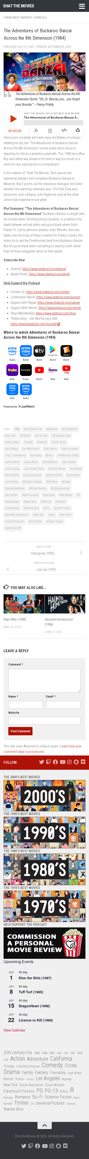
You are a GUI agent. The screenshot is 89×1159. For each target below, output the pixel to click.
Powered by (11, 406)
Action (17, 1059)
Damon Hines (59, 442)
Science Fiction (62, 508)
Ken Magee (75, 468)
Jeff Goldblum (49, 462)
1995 (79, 1053)
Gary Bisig (35, 455)
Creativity (42, 442)
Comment (15, 664)
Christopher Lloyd (61, 435)
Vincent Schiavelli (14, 521)
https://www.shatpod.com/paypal (58, 302)
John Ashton (69, 462)
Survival (8, 1103)
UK (32, 1103)
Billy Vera (10, 435)
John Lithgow (12, 468)
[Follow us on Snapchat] (76, 762)
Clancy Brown (12, 442)
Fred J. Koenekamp (15, 455)
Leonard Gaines (54, 475)
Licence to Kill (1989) (36, 1020)
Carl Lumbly (41, 435)
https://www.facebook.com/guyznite (34, 324)
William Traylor (55, 521)
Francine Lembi (69, 448)
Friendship (58, 1072)
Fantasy (41, 1072)
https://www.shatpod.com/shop (56, 313)
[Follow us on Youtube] (62, 762)
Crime (71, 1066)
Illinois (30, 1079)
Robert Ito (46, 501)
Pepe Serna (49, 495)
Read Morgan (12, 501)
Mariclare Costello (32, 481)
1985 (37, 1053)
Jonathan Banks (56, 468)
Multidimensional (60, 488)
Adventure (51, 429)
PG (78, 495)
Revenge (8, 1097)
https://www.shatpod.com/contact (48, 292)
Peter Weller (65, 495)
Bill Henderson (69, 429)
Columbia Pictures (28, 1066)
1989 (65, 1053)
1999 (6, 1059)
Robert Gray (30, 501)
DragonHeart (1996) (34, 1005)
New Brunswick (30, 495)
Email (51, 696)
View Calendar (14, 1030)
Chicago (9, 1066)
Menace (66, 481)
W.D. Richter (35, 521)
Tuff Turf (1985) (31, 991)
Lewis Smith (73, 475)
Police (64, 1091)
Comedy (28, 442)
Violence (70, 1103)
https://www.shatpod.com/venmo (59, 308)
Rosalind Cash (31, 508)
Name (13, 696)
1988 (59, 1053)
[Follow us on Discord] (82, 762)
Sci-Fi (46, 508)
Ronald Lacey (12, 508)
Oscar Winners (54, 1085)
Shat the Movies (18, 5)
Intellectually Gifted (68, 455)
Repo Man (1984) (15, 619)
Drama (12, 1072)
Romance (61, 501)
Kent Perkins (12, 475)
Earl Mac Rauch (30, 448)
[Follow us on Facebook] (55, 762)
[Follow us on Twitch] (48, 762)
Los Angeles (11, 481)
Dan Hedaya (11, 448)
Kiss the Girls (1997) (35, 977)
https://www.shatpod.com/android (44, 269)
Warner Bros (13, 1109)
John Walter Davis (34, 468)
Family (27, 1072)
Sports (76, 1097)
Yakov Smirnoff (13, 528)
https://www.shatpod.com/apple (49, 274)
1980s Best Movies (18, 17)
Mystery (67, 1079)
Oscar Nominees (31, 1085)
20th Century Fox (33, 429)
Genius (49, 455)
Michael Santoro (37, 488)
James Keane (12, 462)
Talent (51, 514)
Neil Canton (11, 495)
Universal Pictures (50, 1103)
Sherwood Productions (16, 514)
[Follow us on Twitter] (41, 762)
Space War (38, 514)
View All (40, 17)
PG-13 (51, 1091)
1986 (44, 1053)
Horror (9, 1079)
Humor (19, 1079)
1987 (52, 1053)
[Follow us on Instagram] (69, 762)
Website (13, 712)
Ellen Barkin (50, 448)
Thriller (21, 1103)
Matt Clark (51, 481)
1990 (72, 1053)
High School (75, 1073)
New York (11, 1085)
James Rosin (31, 462)
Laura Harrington (32, 475)
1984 (16, 429)
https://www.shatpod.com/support (58, 297)
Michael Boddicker (15, 488)
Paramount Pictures (19, 1091)
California (25, 435)
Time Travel (65, 514)
